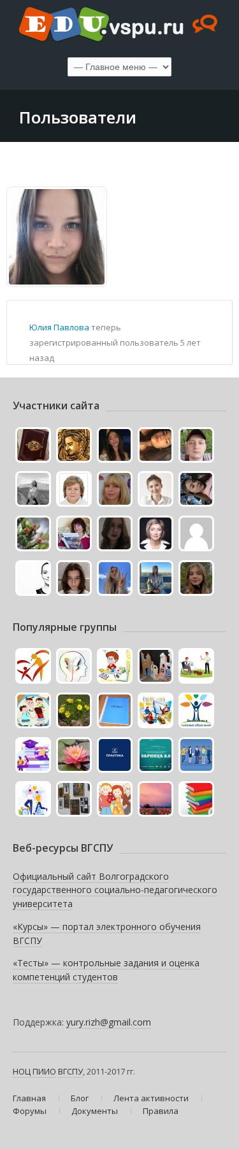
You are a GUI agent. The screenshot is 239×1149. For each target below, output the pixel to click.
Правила (160, 1111)
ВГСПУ (70, 1071)
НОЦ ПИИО (34, 1071)
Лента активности (151, 1098)
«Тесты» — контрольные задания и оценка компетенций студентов (106, 970)
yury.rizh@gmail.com (108, 1022)
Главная (29, 1098)
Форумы (30, 1111)
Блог (80, 1098)
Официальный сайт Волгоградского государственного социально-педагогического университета (115, 890)
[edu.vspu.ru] (119, 25)
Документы (94, 1111)
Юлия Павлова (59, 327)
